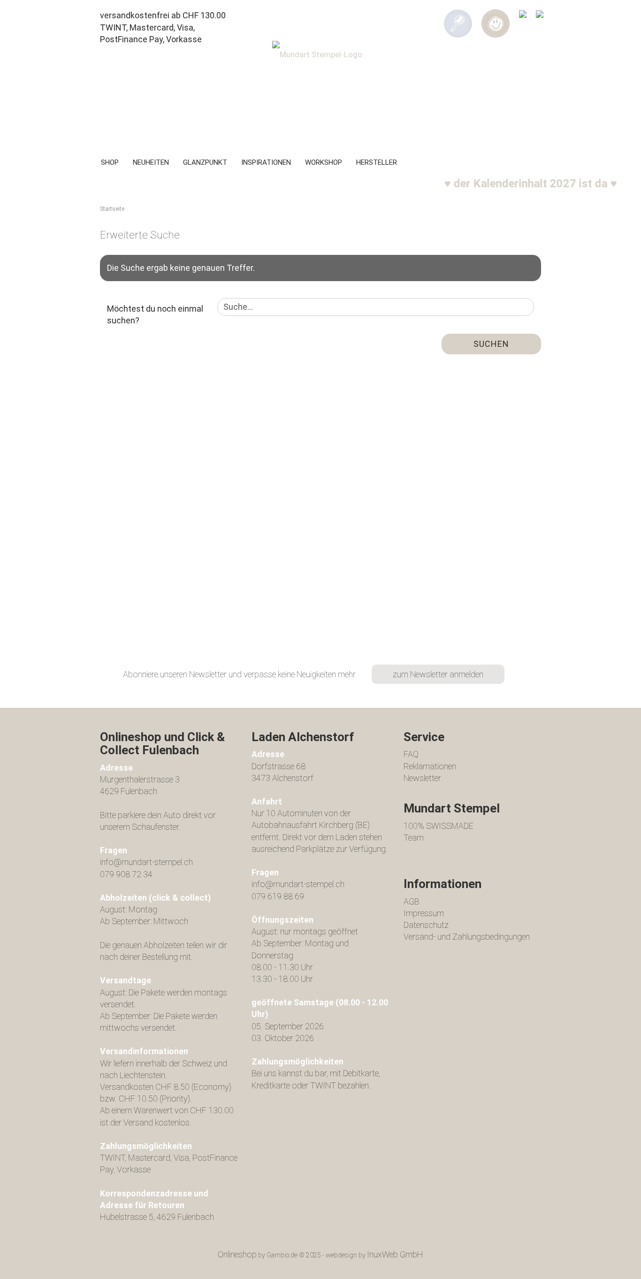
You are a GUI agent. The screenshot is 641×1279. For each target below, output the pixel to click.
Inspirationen (266, 162)
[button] (495, 16)
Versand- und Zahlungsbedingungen (467, 937)
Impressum (424, 913)
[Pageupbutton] (615, 1265)
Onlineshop (237, 1254)
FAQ (411, 754)
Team (414, 837)
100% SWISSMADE (438, 826)
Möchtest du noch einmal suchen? (155, 315)
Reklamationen (430, 766)
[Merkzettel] (522, 16)
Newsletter (422, 778)
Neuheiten (151, 162)
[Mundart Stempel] (320, 92)
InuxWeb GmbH (395, 1254)
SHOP (110, 162)
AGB (412, 901)
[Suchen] (458, 16)
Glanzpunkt (205, 162)
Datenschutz (426, 925)
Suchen (491, 344)
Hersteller (376, 162)
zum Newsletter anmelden (438, 674)
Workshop (323, 162)
